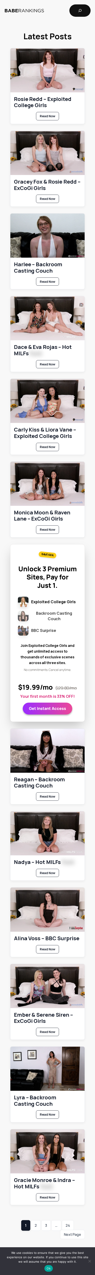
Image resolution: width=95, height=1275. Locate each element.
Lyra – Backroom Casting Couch (35, 1100)
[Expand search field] (80, 10)
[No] (89, 1261)
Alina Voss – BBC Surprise (46, 938)
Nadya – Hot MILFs (44, 862)
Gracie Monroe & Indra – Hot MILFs (44, 1183)
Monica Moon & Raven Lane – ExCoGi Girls (42, 515)
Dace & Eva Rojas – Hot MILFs (43, 350)
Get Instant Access (47, 708)
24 (68, 1225)
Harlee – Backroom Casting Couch (38, 267)
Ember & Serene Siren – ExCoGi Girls (43, 1018)
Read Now (49, 117)
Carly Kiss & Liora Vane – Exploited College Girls (45, 432)
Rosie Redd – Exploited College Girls (42, 102)
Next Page (72, 1234)
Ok (49, 1268)
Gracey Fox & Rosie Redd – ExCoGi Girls (47, 185)
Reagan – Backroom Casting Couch (39, 782)
